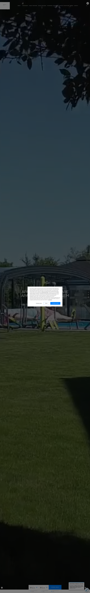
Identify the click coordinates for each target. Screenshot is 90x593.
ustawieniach (50, 299)
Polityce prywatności (45, 291)
